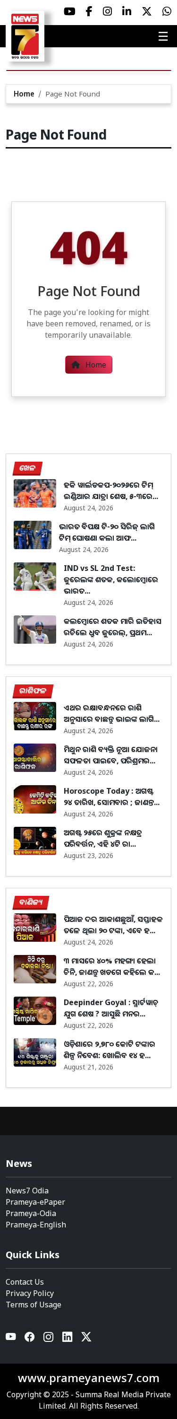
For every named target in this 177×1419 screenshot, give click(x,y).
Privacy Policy (30, 1293)
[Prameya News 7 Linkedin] (127, 11)
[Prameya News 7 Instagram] (107, 11)
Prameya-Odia (31, 1213)
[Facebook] (30, 1338)
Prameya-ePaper (35, 1202)
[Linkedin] (68, 1338)
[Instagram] (49, 1338)
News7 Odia (27, 1190)
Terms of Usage (33, 1304)
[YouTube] (11, 1338)
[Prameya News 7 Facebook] (89, 11)
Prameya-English (36, 1224)
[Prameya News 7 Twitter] (146, 11)
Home (24, 93)
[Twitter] (86, 1338)
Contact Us (25, 1282)
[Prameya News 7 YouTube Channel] (69, 11)
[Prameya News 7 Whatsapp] (167, 11)
